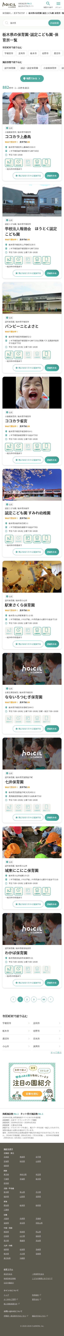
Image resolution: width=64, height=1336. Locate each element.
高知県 (38, 1240)
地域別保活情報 (10, 1278)
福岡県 (6, 1249)
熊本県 (6, 1253)
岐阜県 (22, 1205)
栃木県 (38, 1179)
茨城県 (22, 1179)
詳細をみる (52, 175)
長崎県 (38, 1249)
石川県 (38, 1192)
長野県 (38, 1196)
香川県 (6, 1240)
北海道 (6, 1156)
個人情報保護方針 (10, 1303)
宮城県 (6, 1161)
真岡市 (36, 1046)
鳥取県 (6, 1231)
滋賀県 (6, 1223)
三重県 (6, 1209)
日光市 (36, 1038)
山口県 (22, 1236)
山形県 (38, 1161)
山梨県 (22, 1196)
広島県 (6, 1236)
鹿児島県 (7, 1258)
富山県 (22, 1192)
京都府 (38, 1218)
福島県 (6, 1165)
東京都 (6, 1174)
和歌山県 (39, 1223)
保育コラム (8, 1269)
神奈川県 (23, 1174)
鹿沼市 (57, 53)
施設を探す (8, 1149)
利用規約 (35, 1295)
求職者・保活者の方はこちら (15, 1316)
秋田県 (22, 1161)
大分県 (22, 1253)
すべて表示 (56, 1052)
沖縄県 (22, 1258)
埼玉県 (38, 1174)
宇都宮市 (9, 53)
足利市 (21, 53)
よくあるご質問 (10, 1299)
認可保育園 (10, 67)
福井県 (6, 1196)
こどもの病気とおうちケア (42, 1278)
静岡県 (38, 1205)
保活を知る (8, 1274)
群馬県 (6, 1183)
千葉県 (6, 1179)
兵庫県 (22, 1218)
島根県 (22, 1231)
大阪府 (6, 1218)
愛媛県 (22, 1240)
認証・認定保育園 (29, 67)
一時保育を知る (38, 1274)
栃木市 (33, 53)
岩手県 (38, 1156)
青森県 (22, 1156)
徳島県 (38, 1236)
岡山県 (38, 1231)
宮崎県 (38, 1253)
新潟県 (6, 1192)
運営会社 (35, 1299)
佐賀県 (22, 1249)
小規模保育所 (49, 67)
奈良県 (22, 1223)
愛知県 (6, 1205)
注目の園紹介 (9, 1282)
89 (44, 999)
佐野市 (45, 53)
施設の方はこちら (39, 1316)
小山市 (5, 1046)
